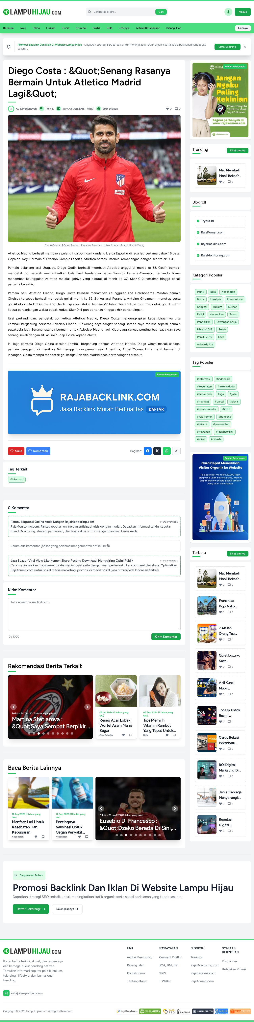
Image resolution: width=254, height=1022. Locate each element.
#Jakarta (202, 424)
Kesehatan (228, 292)
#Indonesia (223, 379)
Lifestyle (124, 28)
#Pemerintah (221, 424)
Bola (109, 28)
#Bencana (224, 416)
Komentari (40, 451)
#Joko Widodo (226, 386)
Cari (161, 11)
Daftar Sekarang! (227, 46)
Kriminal (81, 28)
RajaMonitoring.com (215, 255)
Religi (200, 314)
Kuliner (232, 307)
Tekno (36, 28)
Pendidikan (204, 322)
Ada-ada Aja (205, 344)
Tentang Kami (136, 981)
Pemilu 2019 (204, 337)
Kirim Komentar (166, 637)
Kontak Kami (136, 973)
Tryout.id (207, 221)
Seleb (222, 329)
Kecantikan (217, 314)
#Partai (219, 401)
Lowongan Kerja (226, 322)
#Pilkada (216, 439)
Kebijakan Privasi (234, 969)
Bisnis (65, 28)
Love (23, 28)
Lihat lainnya (237, 150)
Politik (96, 28)
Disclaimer (229, 961)
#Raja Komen (205, 416)
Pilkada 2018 (205, 329)
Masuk (243, 11)
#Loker (201, 439)
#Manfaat (203, 401)
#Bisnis (234, 401)
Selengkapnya (65, 909)
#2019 (226, 409)
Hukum (50, 28)
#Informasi (16, 479)
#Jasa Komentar (206, 409)
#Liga (221, 394)
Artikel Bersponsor (148, 28)
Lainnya (243, 28)
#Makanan (203, 431)
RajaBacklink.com (213, 244)
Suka (18, 451)
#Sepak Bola (204, 394)
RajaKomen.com (212, 232)
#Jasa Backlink (224, 431)
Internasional (235, 299)
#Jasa (233, 394)
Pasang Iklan (173, 28)
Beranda (8, 28)
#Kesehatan (204, 386)
